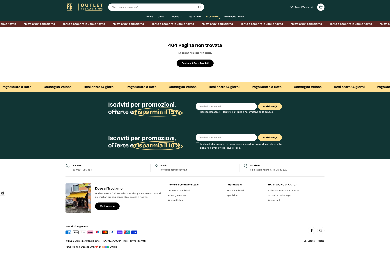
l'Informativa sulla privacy (259, 112)
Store (321, 240)
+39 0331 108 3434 (82, 169)
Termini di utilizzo (232, 112)
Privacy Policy (233, 147)
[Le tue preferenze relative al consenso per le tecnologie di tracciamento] (2, 192)
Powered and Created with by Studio (91, 246)
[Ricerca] (200, 7)
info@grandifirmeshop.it (173, 169)
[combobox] (156, 7)
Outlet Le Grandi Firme (87, 240)
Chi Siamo (309, 240)
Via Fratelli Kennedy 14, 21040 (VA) (268, 169)
